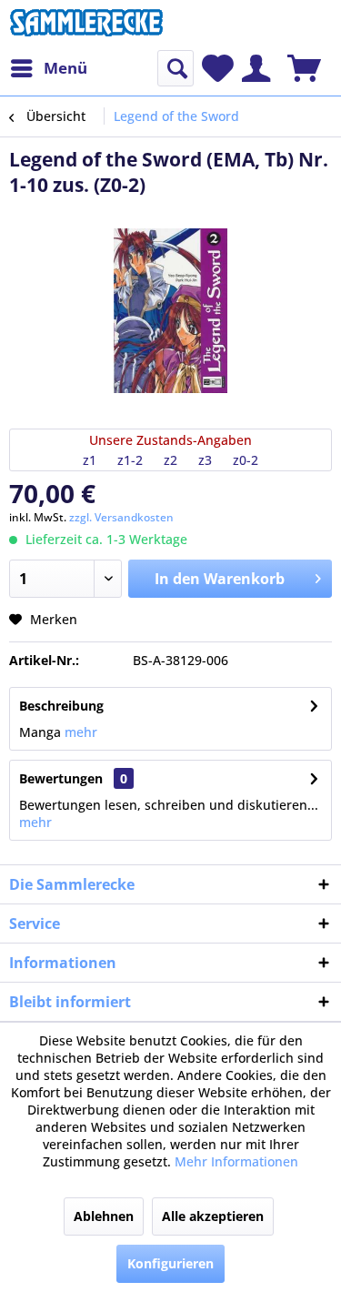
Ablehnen (104, 1216)
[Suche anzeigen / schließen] (175, 68)
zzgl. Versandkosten (121, 517)
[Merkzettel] (218, 68)
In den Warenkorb (220, 579)
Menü (65, 67)
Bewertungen (61, 778)
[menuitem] (48, 68)
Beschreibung (61, 705)
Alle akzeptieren (213, 1216)
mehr (79, 732)
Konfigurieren (170, 1263)
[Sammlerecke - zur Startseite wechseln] (86, 25)
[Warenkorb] (304, 68)
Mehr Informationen (236, 1161)
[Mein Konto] (256, 68)
